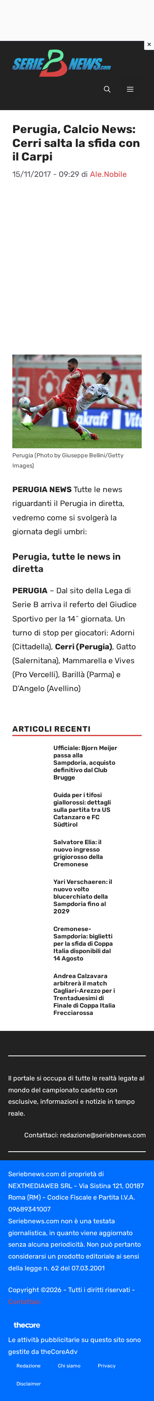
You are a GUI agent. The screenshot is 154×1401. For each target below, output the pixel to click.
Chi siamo (69, 1366)
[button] (107, 89)
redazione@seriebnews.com (103, 1135)
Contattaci (24, 1302)
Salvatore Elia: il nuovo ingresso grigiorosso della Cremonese (78, 853)
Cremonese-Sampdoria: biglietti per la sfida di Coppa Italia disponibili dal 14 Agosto (83, 943)
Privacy (107, 1366)
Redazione (28, 1366)
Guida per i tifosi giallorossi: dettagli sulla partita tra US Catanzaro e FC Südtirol (82, 809)
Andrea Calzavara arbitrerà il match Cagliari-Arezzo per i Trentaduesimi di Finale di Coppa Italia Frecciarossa (84, 994)
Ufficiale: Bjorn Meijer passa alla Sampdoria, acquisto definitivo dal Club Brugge (85, 762)
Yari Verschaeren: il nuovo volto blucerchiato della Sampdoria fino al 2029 (82, 896)
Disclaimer (28, 1384)
